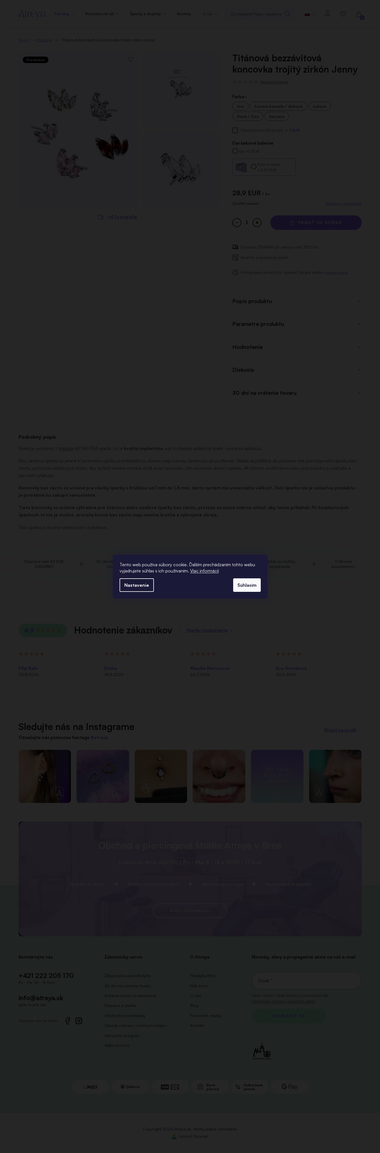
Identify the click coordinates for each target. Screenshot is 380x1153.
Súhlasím (247, 585)
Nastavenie (136, 585)
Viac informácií (204, 571)
